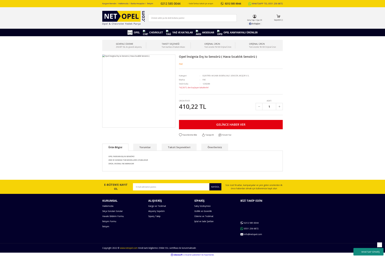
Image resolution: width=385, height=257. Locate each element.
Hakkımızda (123, 3)
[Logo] (123, 18)
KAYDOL (215, 186)
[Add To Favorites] (188, 134)
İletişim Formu (109, 221)
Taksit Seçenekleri (179, 147)
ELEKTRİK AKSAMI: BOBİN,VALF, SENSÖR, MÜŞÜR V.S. (226, 75)
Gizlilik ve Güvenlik (203, 211)
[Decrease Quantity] (259, 106)
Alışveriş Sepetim (156, 211)
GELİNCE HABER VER (230, 124)
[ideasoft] (177, 254)
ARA (229, 18)
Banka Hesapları (138, 3)
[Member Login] (254, 16)
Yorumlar (145, 147)
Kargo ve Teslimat (157, 206)
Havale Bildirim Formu (113, 216)
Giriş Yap (251, 20)
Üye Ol (259, 20)
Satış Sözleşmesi (202, 206)
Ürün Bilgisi (115, 147)
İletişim (150, 3)
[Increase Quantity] (279, 106)
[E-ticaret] (192, 255)
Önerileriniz (215, 147)
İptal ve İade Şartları (204, 221)
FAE (181, 64)
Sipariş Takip (154, 216)
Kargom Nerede (109, 3)
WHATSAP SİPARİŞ (370, 251)
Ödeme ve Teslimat (203, 216)
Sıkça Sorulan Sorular (112, 211)
